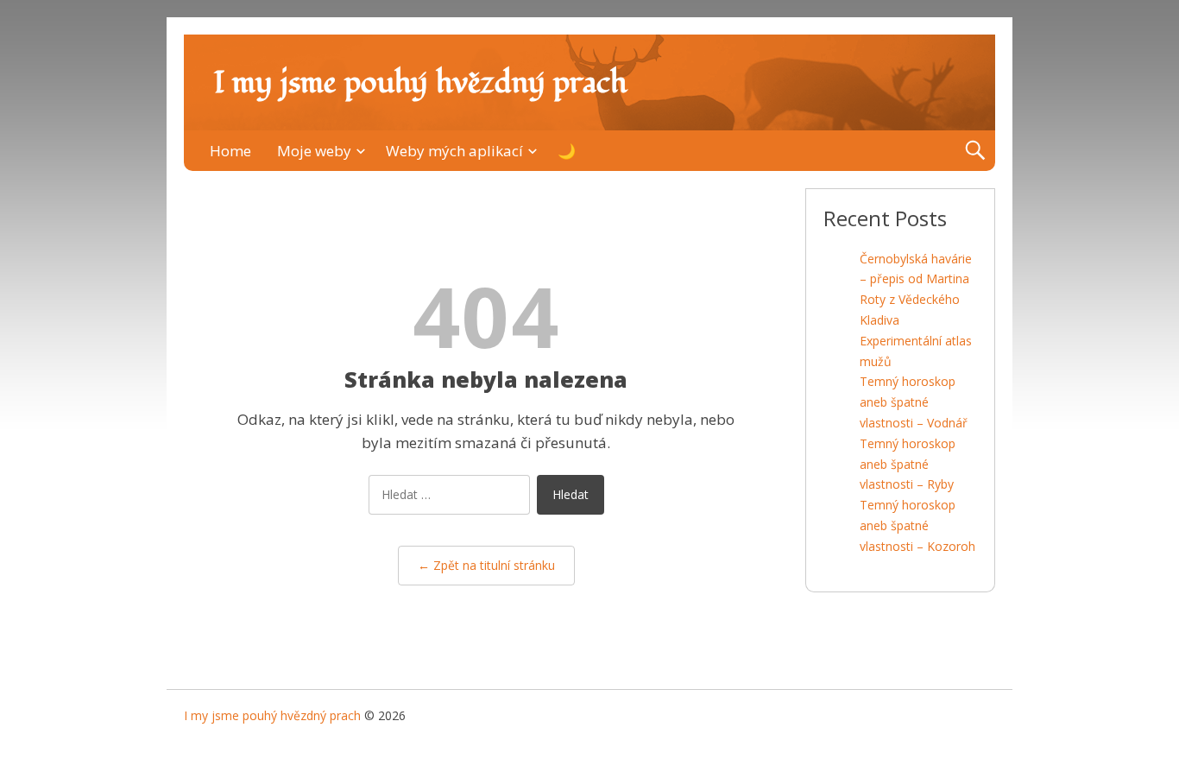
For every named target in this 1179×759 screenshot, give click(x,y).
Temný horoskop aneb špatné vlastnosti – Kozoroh (917, 525)
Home (230, 151)
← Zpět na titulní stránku (486, 565)
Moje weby (314, 151)
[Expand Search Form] (975, 150)
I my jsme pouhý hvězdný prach (420, 83)
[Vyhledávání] (449, 499)
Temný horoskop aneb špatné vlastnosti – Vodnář (914, 402)
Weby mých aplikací (454, 151)
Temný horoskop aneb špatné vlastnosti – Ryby (907, 464)
